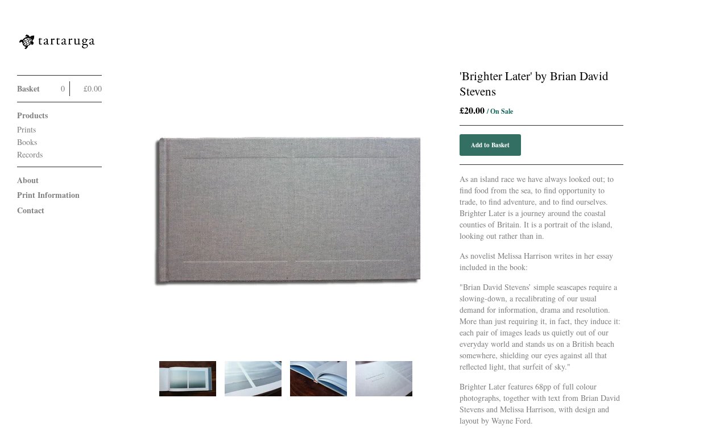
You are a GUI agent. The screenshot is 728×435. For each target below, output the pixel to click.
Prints (26, 129)
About (28, 180)
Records (30, 154)
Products (32, 115)
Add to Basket (490, 145)
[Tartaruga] (59, 43)
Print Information (48, 195)
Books (27, 141)
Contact (30, 210)
